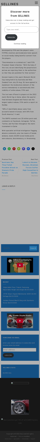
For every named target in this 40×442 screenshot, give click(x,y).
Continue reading (20, 43)
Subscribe (11, 37)
